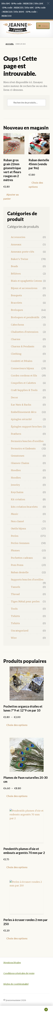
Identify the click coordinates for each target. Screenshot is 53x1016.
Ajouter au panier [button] (11, 196)
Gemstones (17, 455)
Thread (15, 594)
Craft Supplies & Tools (24, 390)
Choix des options (36, 184)
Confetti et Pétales (21, 361)
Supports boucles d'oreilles (27, 579)
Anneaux (16, 244)
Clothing (16, 353)
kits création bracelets (24, 506)
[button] (48, 3)
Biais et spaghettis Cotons (26, 280)
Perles (14, 535)
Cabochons (17, 324)
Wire (14, 637)
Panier (41, 1008)
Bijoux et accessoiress (24, 288)
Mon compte (9, 1011)
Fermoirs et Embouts (23, 448)
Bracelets (16, 302)
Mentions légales (12, 962)
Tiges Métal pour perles (25, 601)
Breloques (17, 309)
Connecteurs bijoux (22, 368)
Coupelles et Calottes (23, 382)
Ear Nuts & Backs (21, 404)
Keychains (17, 492)
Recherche (26, 1011)
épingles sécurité (21, 419)
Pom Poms (17, 565)
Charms (15, 339)
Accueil (10, 44)
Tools (14, 608)
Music (14, 513)
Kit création (18, 499)
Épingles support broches (26, 426)
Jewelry (15, 484)
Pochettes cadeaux (22, 557)
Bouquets (16, 295)
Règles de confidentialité (16, 984)
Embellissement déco (23, 412)
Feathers (16, 433)
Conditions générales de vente (18, 973)
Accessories (18, 237)
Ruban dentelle (20, 572)
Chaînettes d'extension (24, 331)
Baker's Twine (19, 259)
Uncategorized (19, 630)
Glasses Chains (20, 463)
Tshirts (15, 616)
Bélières (16, 273)
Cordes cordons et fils (24, 375)
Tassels (15, 586)
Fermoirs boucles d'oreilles (27, 441)
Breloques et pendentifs (25, 317)
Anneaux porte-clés (22, 251)
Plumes (15, 550)
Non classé (17, 521)
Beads (14, 266)
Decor (14, 397)
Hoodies (16, 470)
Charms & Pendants (22, 346)
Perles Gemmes (20, 543)
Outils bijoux (18, 528)
